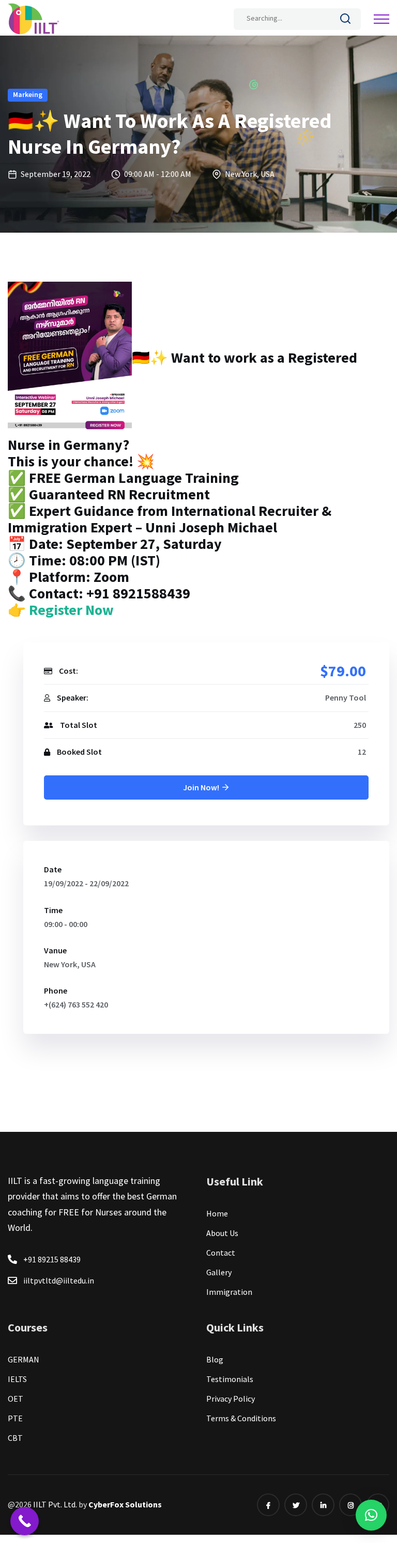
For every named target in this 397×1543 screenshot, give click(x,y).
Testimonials (229, 1379)
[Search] (345, 20)
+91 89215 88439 (52, 1259)
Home (217, 1213)
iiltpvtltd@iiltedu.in (58, 1280)
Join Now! (202, 787)
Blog (214, 1359)
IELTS (17, 1379)
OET (15, 1398)
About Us (222, 1233)
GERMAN (23, 1359)
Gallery (219, 1272)
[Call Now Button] (24, 1521)
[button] (371, 1515)
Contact (220, 1252)
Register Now (70, 609)
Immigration (229, 1292)
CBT (15, 1438)
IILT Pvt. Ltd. (56, 1504)
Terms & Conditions (241, 1418)
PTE (15, 1418)
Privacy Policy (230, 1398)
